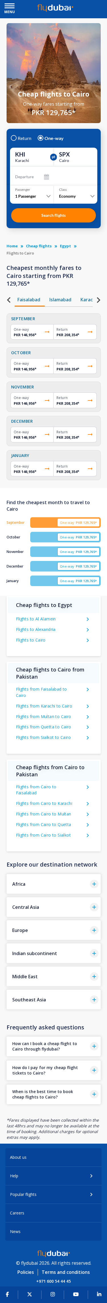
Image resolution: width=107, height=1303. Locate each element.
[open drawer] (9, 6)
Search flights (53, 215)
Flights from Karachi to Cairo (44, 706)
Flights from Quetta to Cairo (43, 726)
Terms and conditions (66, 1272)
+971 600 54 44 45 (53, 1281)
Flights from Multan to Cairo (43, 716)
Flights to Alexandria (36, 629)
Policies (25, 1272)
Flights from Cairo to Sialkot (43, 835)
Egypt (65, 245)
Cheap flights (39, 245)
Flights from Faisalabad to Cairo (41, 692)
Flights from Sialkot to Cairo (43, 737)
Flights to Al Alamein (36, 619)
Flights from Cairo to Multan (43, 814)
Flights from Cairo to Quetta (43, 824)
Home (12, 245)
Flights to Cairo (31, 640)
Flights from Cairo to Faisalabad (36, 790)
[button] (53, 884)
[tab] (30, 299)
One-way (54, 138)
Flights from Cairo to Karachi (44, 803)
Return (24, 138)
